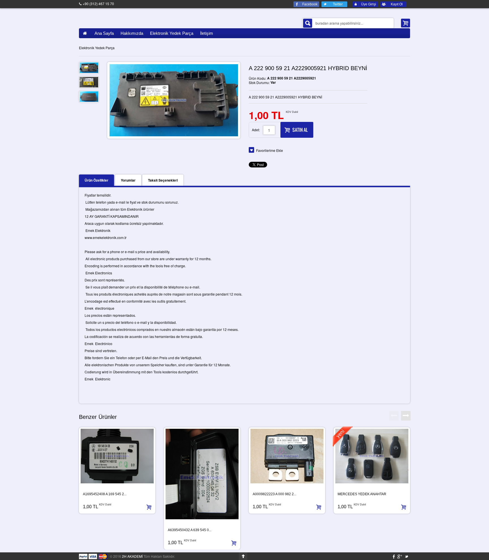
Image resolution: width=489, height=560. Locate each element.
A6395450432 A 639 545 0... (189, 530)
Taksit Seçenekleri (163, 180)
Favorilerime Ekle (269, 150)
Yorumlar (128, 180)
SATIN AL (300, 129)
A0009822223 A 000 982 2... (274, 494)
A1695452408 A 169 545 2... (104, 494)
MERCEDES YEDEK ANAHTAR (362, 494)
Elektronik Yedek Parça (97, 47)
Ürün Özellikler (96, 180)
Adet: (256, 129)
